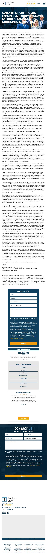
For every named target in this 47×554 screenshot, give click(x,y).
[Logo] (9, 501)
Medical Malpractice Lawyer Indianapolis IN (29, 550)
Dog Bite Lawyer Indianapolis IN (40, 553)
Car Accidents (23, 370)
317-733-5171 (31, 3)
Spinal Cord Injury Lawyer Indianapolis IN (39, 545)
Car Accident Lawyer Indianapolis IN (18, 548)
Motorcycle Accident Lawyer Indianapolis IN (18, 550)
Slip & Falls (23, 381)
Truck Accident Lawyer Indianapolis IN (7, 550)
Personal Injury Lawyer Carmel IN (39, 550)
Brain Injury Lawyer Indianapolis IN (29, 548)
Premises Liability (24, 378)
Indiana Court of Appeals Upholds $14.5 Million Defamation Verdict (21, 51)
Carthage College (10, 65)
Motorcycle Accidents (23, 375)
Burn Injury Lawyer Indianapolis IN (7, 545)
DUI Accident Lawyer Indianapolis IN (18, 553)
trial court (6, 134)
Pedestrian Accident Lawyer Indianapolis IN (29, 553)
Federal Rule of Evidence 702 (10, 270)
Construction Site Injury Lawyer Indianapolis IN (39, 548)
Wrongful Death (23, 386)
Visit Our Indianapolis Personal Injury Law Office (23, 539)
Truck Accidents (23, 383)
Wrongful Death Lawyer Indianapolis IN (7, 548)
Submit (23, 343)
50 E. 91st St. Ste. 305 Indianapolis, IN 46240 (15, 507)
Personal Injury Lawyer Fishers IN (7, 553)
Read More (24, 418)
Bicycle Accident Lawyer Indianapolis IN (29, 545)
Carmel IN (10, 509)
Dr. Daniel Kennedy (34, 107)
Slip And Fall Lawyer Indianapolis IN (18, 545)
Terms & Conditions (18, 338)
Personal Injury (23, 367)
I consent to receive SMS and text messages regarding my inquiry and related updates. (24, 319)
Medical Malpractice (23, 373)
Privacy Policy (32, 465)
